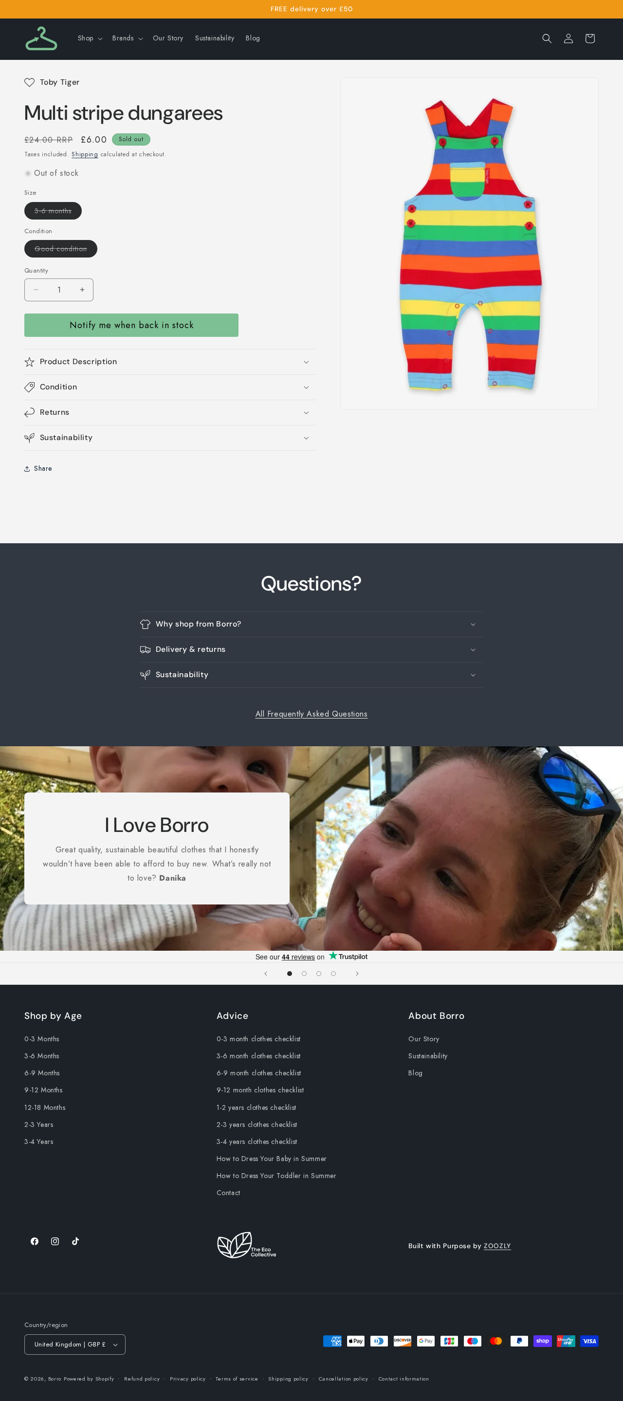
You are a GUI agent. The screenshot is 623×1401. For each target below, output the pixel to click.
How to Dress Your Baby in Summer (272, 1158)
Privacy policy (188, 1379)
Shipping (85, 154)
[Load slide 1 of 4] (289, 973)
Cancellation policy (343, 1379)
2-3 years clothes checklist (257, 1124)
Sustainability (427, 1056)
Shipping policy (288, 1379)
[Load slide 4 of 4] (333, 973)
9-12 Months (43, 1090)
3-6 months (58, 212)
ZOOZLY (497, 1245)
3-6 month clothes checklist (259, 1056)
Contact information (404, 1379)
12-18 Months (44, 1107)
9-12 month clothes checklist (260, 1090)
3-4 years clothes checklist (257, 1141)
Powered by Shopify (89, 1379)
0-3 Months (41, 1039)
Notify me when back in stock (132, 325)
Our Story (423, 1039)
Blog (415, 1073)
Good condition (66, 250)
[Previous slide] (265, 973)
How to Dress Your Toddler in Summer (277, 1175)
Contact (228, 1193)
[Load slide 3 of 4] (319, 973)
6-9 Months (42, 1073)
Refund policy (142, 1379)
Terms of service (237, 1379)
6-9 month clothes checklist (259, 1073)
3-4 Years (38, 1141)
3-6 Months (41, 1056)
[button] (89, 38)
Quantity (36, 270)
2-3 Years (38, 1124)
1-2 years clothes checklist (256, 1107)
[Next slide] (357, 973)
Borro (55, 1379)
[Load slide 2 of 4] (304, 973)
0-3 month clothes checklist (259, 1039)
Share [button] (43, 468)
